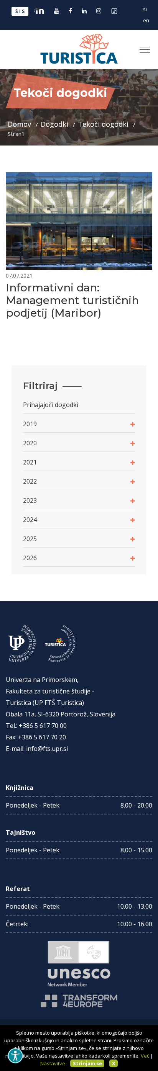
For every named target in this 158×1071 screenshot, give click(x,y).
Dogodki (55, 124)
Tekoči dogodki (104, 124)
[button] (141, 46)
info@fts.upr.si (47, 748)
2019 (30, 424)
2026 (30, 558)
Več (145, 1055)
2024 (30, 519)
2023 (30, 500)
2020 (30, 443)
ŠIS (20, 11)
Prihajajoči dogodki (50, 405)
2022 (30, 481)
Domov (20, 124)
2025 (30, 539)
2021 (30, 462)
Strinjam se (87, 1063)
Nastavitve (52, 1063)
